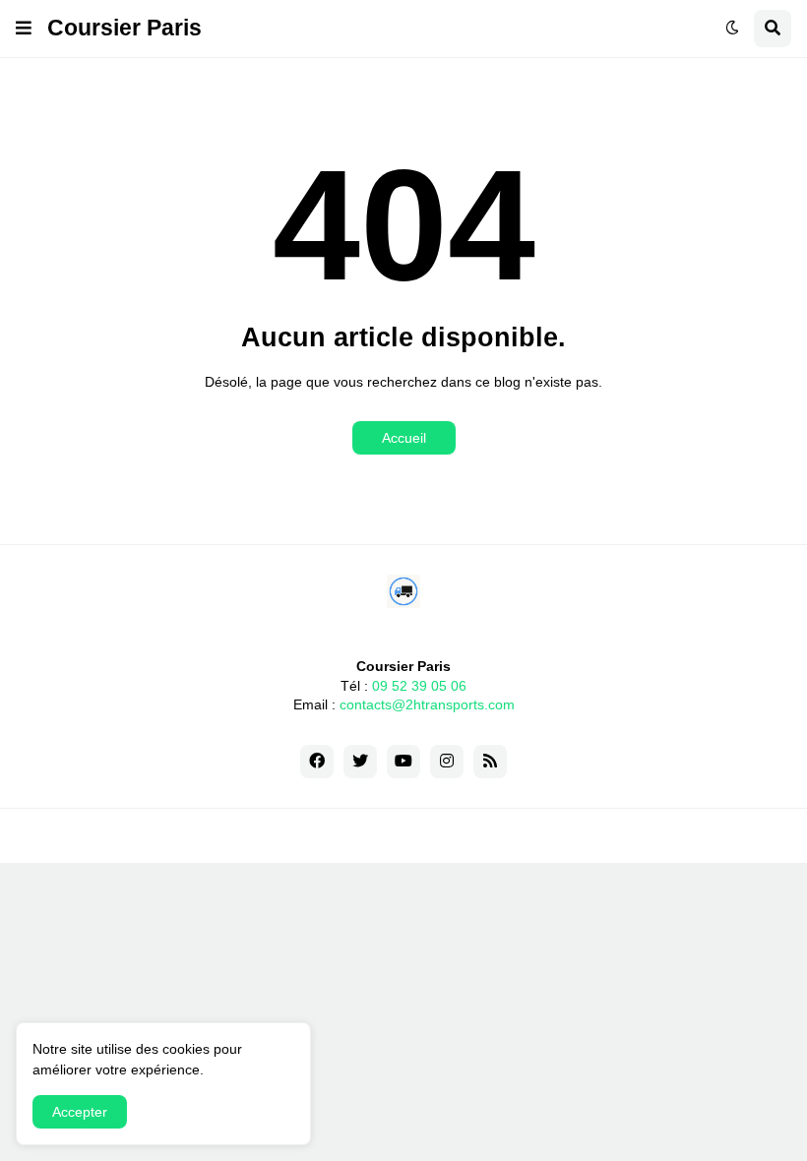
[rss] (490, 761)
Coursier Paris (124, 27)
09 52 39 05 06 (419, 686)
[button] (23, 28)
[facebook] (317, 761)
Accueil (404, 438)
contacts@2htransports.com (427, 704)
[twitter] (360, 761)
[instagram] (447, 761)
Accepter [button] (79, 1112)
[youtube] (403, 761)
